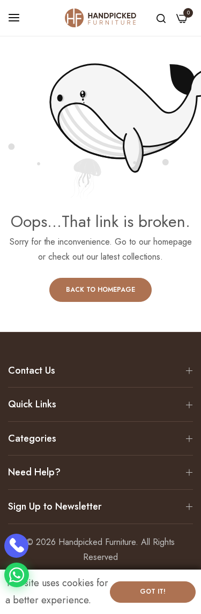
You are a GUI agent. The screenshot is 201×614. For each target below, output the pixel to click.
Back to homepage (100, 289)
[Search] (161, 17)
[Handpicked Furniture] (100, 18)
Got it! (153, 591)
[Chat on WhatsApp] (16, 575)
